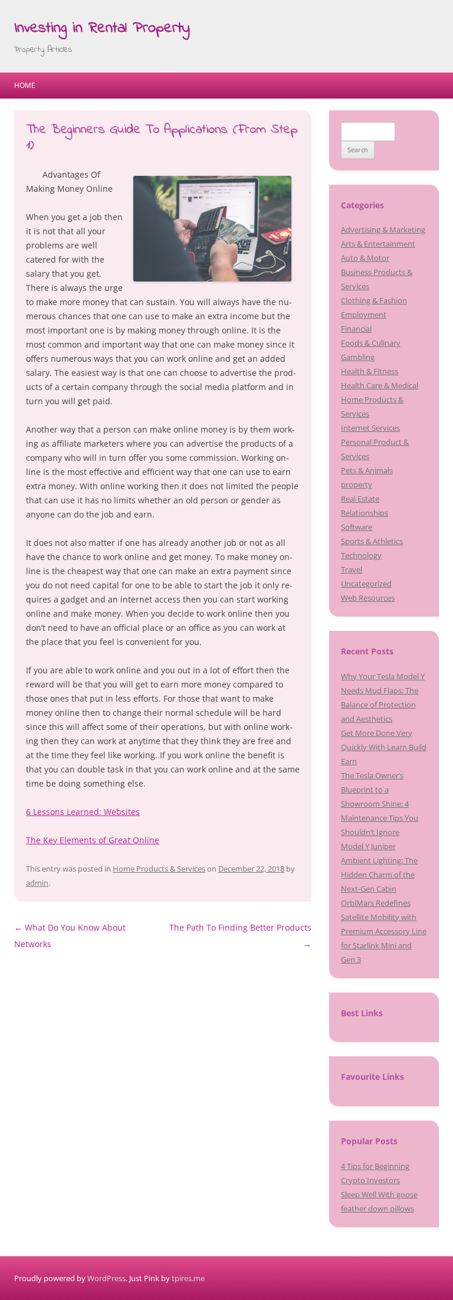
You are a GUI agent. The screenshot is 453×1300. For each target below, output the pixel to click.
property (356, 484)
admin (37, 882)
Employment (363, 314)
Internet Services (370, 428)
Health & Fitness (369, 371)
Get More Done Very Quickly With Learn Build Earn (383, 747)
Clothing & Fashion (374, 300)
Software (356, 527)
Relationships (364, 512)
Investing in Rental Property (102, 28)
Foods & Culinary (371, 343)
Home (24, 85)
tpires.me (188, 1278)
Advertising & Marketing (383, 229)
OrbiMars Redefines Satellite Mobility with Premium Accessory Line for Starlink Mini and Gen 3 (383, 931)
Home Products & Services (159, 868)
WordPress (106, 1278)
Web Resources (368, 597)
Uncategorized (366, 583)
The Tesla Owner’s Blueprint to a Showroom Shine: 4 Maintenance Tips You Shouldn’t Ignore (379, 803)
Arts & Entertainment (378, 243)
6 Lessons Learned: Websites (83, 811)
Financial (356, 328)
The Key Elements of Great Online (92, 840)
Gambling (358, 357)
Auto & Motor (365, 258)
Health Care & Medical (379, 385)
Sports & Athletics (372, 541)
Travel (351, 569)
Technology (361, 555)
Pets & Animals (367, 470)
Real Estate (360, 498)
